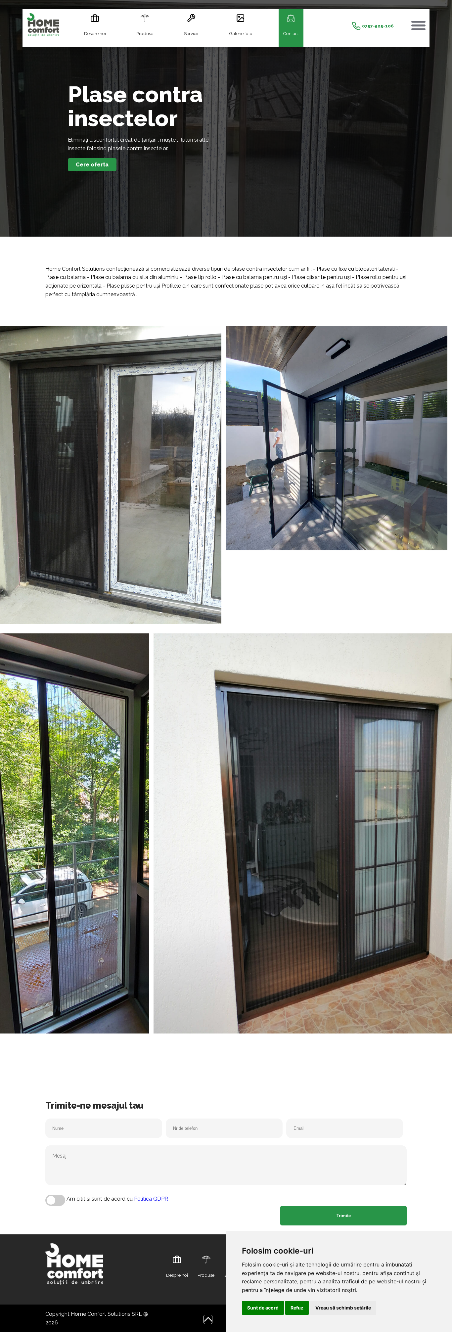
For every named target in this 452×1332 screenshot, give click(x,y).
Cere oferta (92, 164)
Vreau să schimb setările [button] (343, 1307)
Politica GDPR (151, 1199)
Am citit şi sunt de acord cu (117, 1199)
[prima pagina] (74, 1291)
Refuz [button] (297, 1307)
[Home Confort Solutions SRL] (43, 26)
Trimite (344, 1215)
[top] (208, 1319)
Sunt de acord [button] (263, 1307)
